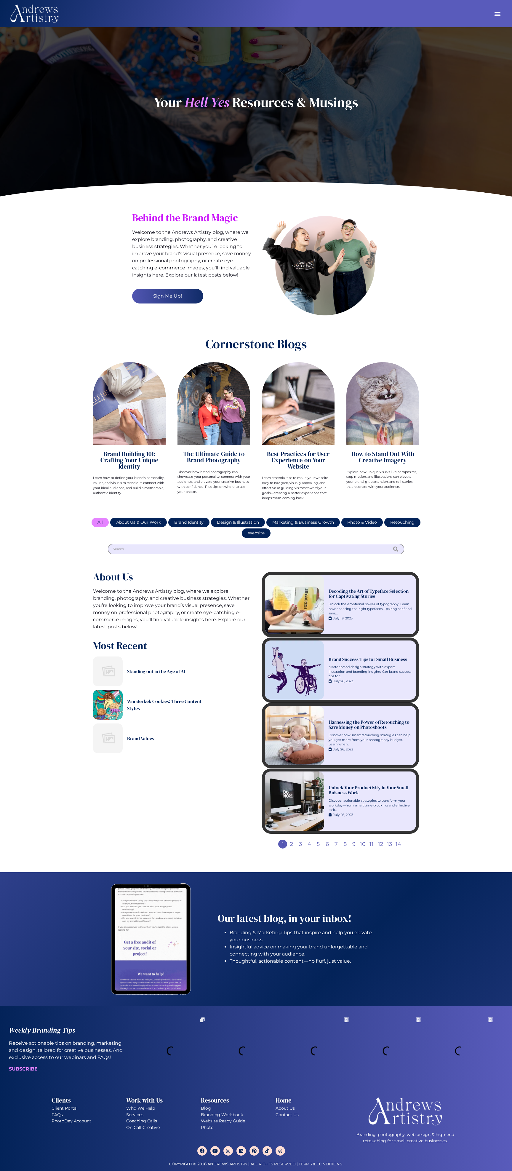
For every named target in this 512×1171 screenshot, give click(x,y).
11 (371, 844)
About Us (285, 1108)
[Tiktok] (267, 1151)
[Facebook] (202, 1151)
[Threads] (280, 1151)
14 (398, 844)
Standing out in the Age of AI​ (156, 671)
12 (380, 844)
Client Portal (65, 1108)
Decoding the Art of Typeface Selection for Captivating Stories (369, 594)
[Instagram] (228, 1151)
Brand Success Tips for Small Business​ (368, 659)
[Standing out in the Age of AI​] (108, 671)
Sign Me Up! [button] (167, 296)
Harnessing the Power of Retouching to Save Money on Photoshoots (369, 725)
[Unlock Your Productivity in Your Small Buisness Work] (294, 801)
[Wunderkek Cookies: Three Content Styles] (108, 705)
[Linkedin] (241, 1151)
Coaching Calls (141, 1121)
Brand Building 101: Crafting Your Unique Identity (129, 460)
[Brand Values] (108, 738)
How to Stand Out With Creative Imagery (382, 457)
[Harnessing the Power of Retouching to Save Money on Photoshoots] (294, 735)
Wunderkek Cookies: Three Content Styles (164, 705)
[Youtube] (215, 1151)
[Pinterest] (254, 1151)
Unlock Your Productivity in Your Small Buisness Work (369, 790)
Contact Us (287, 1114)
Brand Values (140, 738)
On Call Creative (143, 1127)
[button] (498, 14)
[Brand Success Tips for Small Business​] (294, 670)
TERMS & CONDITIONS (321, 1164)
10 (363, 844)
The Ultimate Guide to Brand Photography (213, 457)
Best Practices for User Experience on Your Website (298, 460)
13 (389, 844)
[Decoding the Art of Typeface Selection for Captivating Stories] (294, 604)
